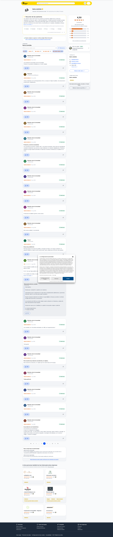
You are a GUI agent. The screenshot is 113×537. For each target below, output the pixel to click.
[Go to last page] (58, 443)
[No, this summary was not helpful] (64, 32)
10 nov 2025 (33, 142)
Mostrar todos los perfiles (79, 87)
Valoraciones (18, 529)
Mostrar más (74, 66)
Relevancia (62, 48)
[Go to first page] (31, 443)
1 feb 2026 (33, 244)
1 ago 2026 (33, 264)
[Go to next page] (55, 443)
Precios (79, 528)
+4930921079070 (74, 59)
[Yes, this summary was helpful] (62, 32)
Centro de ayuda (40, 526)
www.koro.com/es (75, 61)
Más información (51, 466)
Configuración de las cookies (38, 535)
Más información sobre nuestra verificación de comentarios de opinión (44, 459)
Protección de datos (26, 535)
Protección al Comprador (21, 528)
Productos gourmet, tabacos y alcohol (31, 500)
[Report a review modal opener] (63, 68)
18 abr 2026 (33, 59)
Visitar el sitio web (78, 70)
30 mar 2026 (33, 78)
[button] (85, 3)
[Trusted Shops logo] (25, 3)
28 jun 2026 (33, 96)
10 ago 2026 (26, 285)
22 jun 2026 (33, 180)
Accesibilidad (48, 535)
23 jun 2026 (33, 164)
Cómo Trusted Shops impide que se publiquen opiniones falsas (38, 39)
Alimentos (72, 80)
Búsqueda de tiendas (41, 528)
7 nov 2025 (33, 424)
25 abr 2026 (33, 324)
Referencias (80, 529)
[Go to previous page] (33, 443)
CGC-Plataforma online (57, 535)
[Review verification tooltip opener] (42, 9)
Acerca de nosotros (61, 526)
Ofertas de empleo (61, 529)
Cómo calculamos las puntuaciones (79, 40)
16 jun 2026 (33, 393)
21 (52, 443)
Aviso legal (18, 535)
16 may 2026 (33, 210)
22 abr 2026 (33, 358)
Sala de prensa (60, 528)
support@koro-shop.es (76, 63)
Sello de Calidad (19, 526)
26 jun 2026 (33, 111)
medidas (31, 451)
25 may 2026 (33, 227)
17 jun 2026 (33, 376)
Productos (80, 526)
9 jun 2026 (33, 341)
